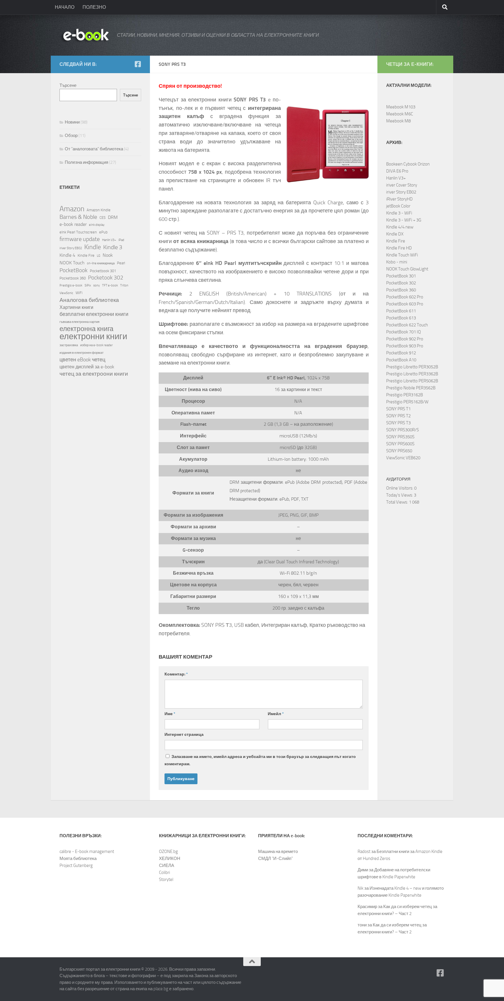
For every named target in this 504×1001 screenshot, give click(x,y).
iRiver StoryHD (399, 199)
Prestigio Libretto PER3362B (412, 374)
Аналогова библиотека (89, 300)
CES (102, 217)
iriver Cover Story (401, 185)
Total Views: (397, 502)
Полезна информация (86, 162)
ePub (103, 232)
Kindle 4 (67, 255)
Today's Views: (400, 495)
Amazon (72, 208)
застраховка (69, 345)
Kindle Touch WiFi (402, 255)
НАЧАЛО (64, 7)
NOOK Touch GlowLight (407, 269)
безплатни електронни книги (94, 314)
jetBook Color (398, 206)
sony (96, 285)
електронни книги (93, 336)
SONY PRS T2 (398, 415)
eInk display (96, 225)
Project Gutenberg (76, 865)
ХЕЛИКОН (169, 858)
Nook (108, 255)
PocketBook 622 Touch (407, 325)
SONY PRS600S (400, 443)
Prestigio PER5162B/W (407, 401)
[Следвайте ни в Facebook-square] (137, 64)
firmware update (80, 238)
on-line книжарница (101, 263)
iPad (121, 240)
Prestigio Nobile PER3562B (410, 387)
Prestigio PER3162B (404, 394)
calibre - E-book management (87, 851)
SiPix (88, 285)
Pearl (121, 263)
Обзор (71, 135)
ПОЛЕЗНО (94, 7)
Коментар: (176, 674)
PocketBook (74, 270)
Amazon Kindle (99, 209)
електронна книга (86, 329)
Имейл (276, 713)
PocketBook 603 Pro (404, 304)
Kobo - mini (396, 262)
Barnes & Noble (78, 216)
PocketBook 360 (401, 290)
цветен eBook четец (82, 360)
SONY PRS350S (400, 436)
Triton (124, 285)
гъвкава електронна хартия (79, 322)
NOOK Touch (72, 262)
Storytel (166, 879)
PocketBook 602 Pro (404, 297)
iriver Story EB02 (71, 248)
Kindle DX (394, 234)
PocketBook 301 (401, 276)
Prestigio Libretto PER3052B (412, 367)
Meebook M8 (398, 121)
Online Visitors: (400, 488)
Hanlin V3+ (109, 240)
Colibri (164, 872)
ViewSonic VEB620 (403, 457)
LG (98, 256)
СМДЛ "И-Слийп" (275, 858)
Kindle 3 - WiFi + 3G (403, 220)
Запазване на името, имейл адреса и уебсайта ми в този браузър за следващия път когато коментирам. (260, 760)
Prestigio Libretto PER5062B (412, 380)
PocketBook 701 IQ (403, 332)
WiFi (79, 292)
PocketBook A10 (401, 360)
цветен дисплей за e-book (87, 367)
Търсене (68, 85)
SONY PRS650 (399, 450)
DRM (113, 217)
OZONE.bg (168, 851)
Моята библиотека (78, 858)
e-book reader (73, 224)
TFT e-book (110, 285)
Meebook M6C (399, 114)
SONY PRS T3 (398, 422)
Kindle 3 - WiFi (399, 213)
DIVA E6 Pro (397, 171)
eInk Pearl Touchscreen (78, 232)
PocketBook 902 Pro (404, 339)
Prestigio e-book (71, 285)
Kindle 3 (112, 247)
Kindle (92, 247)
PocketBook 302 (401, 283)
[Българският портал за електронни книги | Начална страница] (85, 35)
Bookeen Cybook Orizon (408, 164)
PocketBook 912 (401, 353)
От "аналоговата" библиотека (94, 149)
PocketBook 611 (401, 311)
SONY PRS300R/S (402, 429)
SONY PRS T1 (398, 408)
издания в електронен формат (82, 353)
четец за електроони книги (94, 373)
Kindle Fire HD (399, 248)
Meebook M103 (400, 107)
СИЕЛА (166, 865)
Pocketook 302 (105, 277)
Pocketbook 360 (73, 278)
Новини (72, 122)
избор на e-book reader (96, 345)
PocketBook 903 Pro (404, 346)
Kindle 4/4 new (399, 227)
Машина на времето (278, 851)
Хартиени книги (76, 307)
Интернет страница (184, 734)
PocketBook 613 (401, 318)
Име (169, 713)
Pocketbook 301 (103, 270)
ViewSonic (66, 293)
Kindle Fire (86, 255)
